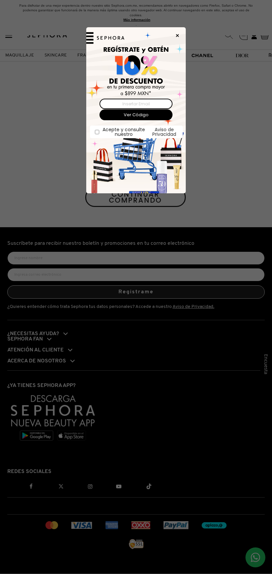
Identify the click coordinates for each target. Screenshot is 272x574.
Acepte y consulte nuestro (139, 132)
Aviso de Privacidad (164, 132)
